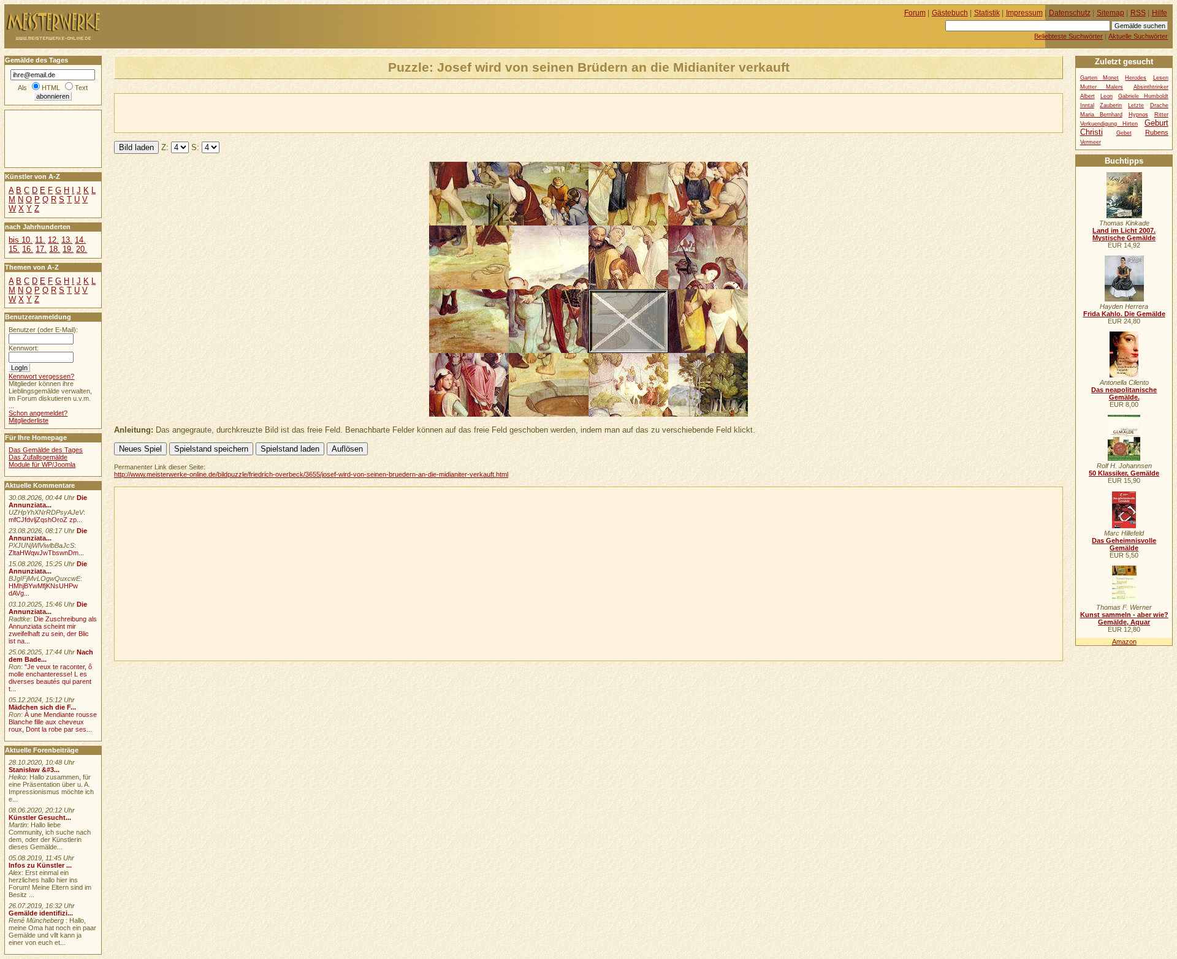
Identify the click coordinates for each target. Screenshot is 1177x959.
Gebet (1124, 133)
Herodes (1135, 78)
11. (40, 239)
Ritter (1161, 115)
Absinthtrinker (1150, 87)
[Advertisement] (258, 112)
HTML (51, 87)
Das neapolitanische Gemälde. (1124, 393)
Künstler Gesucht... (40, 817)
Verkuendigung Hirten (1109, 124)
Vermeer (1090, 142)
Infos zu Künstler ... (40, 865)
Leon (1106, 96)
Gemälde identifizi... (41, 913)
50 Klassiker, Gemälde (1124, 473)
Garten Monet (1099, 78)
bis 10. (20, 239)
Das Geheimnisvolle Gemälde (1124, 544)
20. (81, 249)
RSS (1138, 13)
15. (14, 249)
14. (80, 239)
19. (68, 249)
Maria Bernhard (1101, 115)
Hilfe (1159, 13)
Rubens (1156, 132)
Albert (1087, 96)
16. (27, 249)
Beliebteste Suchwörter (1068, 36)
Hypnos (1138, 115)
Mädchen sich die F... (42, 707)
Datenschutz (1070, 13)
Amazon (1124, 641)
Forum (915, 13)
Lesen (1160, 78)
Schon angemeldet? (38, 413)
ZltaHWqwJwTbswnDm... (46, 552)
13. (66, 239)
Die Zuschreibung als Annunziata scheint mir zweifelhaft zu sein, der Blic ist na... (53, 630)
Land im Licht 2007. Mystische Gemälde (1124, 234)
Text (81, 87)
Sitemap (1110, 13)
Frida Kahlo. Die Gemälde (1124, 313)
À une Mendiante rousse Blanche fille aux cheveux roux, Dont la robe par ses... (53, 722)
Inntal (1087, 105)
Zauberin (1111, 105)
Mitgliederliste (28, 420)
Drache (1159, 105)
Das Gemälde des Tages (46, 449)
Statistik (987, 13)
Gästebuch (950, 13)
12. (53, 239)
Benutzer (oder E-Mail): (43, 329)
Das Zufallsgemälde (38, 457)
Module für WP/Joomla (42, 464)
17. (41, 249)
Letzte (1136, 105)
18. (54, 249)
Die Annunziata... (48, 501)
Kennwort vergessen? (41, 376)
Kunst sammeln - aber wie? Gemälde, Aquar (1124, 618)
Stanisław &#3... (34, 769)
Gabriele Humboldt (1143, 96)
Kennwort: (24, 348)
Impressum (1024, 13)
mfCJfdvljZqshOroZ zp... (45, 519)
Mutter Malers (1102, 87)
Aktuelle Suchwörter (1138, 36)
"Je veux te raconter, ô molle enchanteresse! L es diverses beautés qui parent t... (50, 677)
